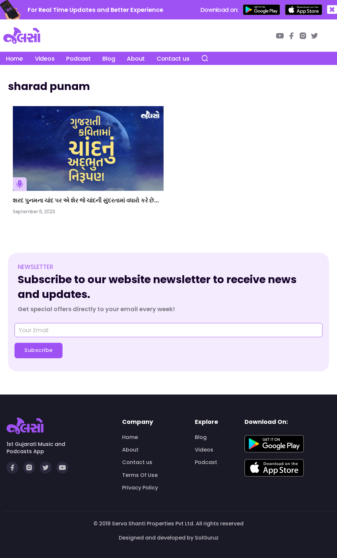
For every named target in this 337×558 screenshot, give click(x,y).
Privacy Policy (140, 487)
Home (14, 58)
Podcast (78, 58)
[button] (332, 10)
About (136, 58)
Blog (108, 58)
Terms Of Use (140, 475)
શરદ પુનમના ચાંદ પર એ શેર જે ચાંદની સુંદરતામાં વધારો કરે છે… (86, 200)
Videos (44, 58)
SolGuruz (207, 538)
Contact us (173, 58)
